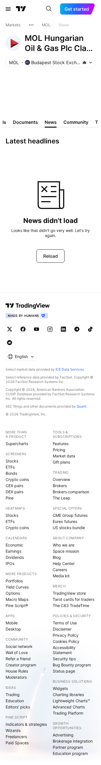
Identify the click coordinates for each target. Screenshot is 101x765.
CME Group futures (70, 515)
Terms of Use (65, 622)
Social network (19, 646)
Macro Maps (17, 599)
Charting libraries (68, 694)
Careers (60, 569)
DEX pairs (14, 491)
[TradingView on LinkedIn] (63, 329)
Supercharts (17, 443)
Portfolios (14, 580)
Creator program (21, 664)
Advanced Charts (69, 706)
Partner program (68, 747)
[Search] (48, 9)
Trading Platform (68, 713)
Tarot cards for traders (73, 599)
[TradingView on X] (9, 329)
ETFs (10, 467)
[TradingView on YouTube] (36, 329)
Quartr (81, 406)
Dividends (15, 557)
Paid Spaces (17, 742)
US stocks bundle (69, 527)
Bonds (11, 473)
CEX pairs (14, 485)
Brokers (60, 485)
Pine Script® (17, 605)
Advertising (63, 735)
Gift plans (61, 462)
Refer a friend (18, 658)
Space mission (66, 551)
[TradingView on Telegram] (77, 329)
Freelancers (16, 736)
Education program (70, 753)
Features (60, 443)
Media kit (61, 575)
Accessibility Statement (64, 650)
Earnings (13, 551)
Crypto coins (17, 479)
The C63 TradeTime (71, 605)
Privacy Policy (66, 635)
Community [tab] (75, 122)
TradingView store (69, 593)
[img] (84, 62)
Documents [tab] (25, 122)
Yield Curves (17, 587)
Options (13, 593)
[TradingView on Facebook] (23, 329)
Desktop (13, 629)
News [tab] (51, 122)
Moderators (16, 677)
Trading (13, 694)
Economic (14, 545)
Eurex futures (65, 521)
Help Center (64, 563)
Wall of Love (17, 652)
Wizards (13, 730)
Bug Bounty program (72, 664)
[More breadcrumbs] (31, 24)
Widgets (60, 688)
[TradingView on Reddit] (9, 343)
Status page (64, 671)
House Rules (17, 671)
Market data (64, 456)
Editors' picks (18, 706)
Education (15, 700)
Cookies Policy (66, 641)
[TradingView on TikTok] (90, 329)
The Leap (61, 498)
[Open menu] (8, 9)
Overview (61, 479)
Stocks (12, 461)
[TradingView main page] (21, 9)
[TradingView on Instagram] (50, 329)
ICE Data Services (70, 369)
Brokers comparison (71, 491)
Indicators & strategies (26, 724)
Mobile (12, 622)
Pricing (59, 449)
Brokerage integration (73, 741)
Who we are (63, 545)
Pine (9, 498)
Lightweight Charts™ (71, 700)
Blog (57, 557)
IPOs (10, 563)
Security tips (64, 658)
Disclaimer (62, 629)
